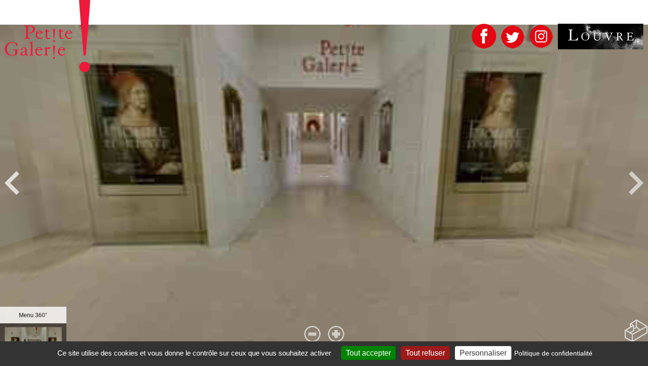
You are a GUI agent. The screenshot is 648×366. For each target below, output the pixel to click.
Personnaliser (483, 353)
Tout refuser (425, 353)
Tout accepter (368, 353)
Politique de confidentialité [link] (553, 353)
